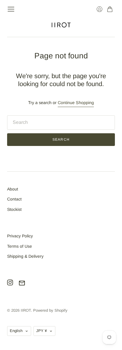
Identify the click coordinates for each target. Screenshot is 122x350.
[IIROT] (61, 24)
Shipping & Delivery (25, 256)
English (16, 330)
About (12, 189)
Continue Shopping (76, 102)
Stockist (14, 209)
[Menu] (11, 9)
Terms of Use (19, 246)
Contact (14, 199)
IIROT (26, 310)
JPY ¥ (41, 330)
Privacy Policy (20, 236)
